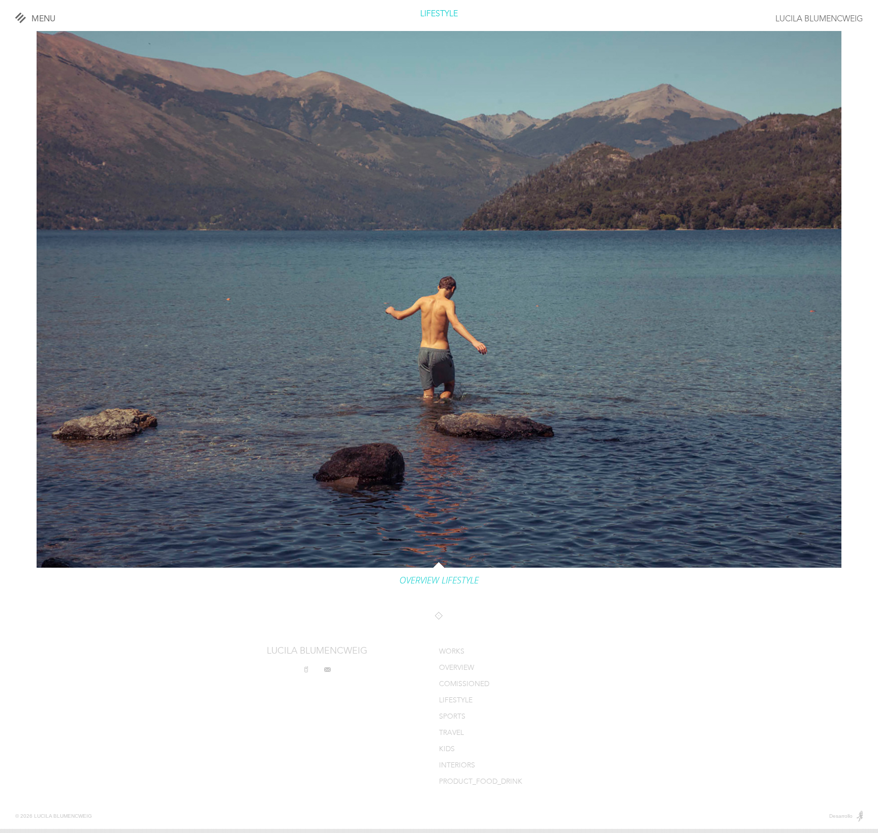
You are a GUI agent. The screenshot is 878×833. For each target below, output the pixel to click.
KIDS (447, 749)
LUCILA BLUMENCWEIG (819, 19)
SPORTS (452, 717)
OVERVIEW (456, 668)
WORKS (451, 652)
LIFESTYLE (439, 14)
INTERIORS (457, 765)
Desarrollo (841, 816)
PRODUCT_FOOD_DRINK (480, 782)
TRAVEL (451, 733)
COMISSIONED (464, 684)
